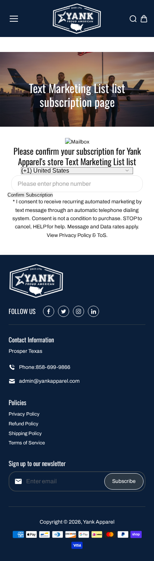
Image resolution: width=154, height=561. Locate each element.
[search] (133, 18)
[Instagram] (78, 311)
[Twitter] (63, 311)
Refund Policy (23, 423)
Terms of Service (27, 443)
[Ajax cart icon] (143, 18)
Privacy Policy (24, 414)
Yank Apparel (98, 522)
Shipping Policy (25, 433)
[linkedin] (93, 311)
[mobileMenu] (14, 18)
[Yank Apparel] (77, 18)
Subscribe (124, 481)
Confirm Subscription (30, 195)
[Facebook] (48, 311)
